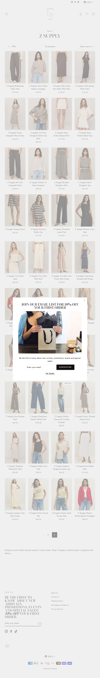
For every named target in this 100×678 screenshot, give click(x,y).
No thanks (50, 373)
